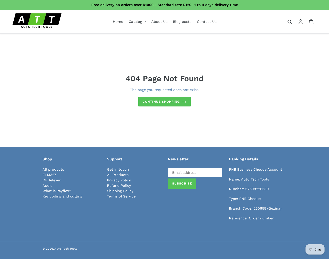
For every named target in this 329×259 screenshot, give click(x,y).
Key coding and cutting (62, 196)
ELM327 (49, 175)
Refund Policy (119, 185)
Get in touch (118, 169)
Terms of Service (121, 196)
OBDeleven (52, 180)
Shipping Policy (120, 191)
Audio (48, 185)
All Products (117, 175)
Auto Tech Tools (65, 248)
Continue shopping (161, 101)
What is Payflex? (57, 191)
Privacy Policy (119, 180)
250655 (260, 208)
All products (53, 169)
